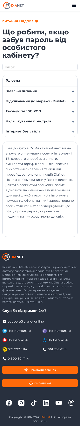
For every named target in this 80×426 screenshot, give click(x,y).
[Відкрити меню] (74, 5)
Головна (13, 80)
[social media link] (9, 403)
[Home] (13, 5)
